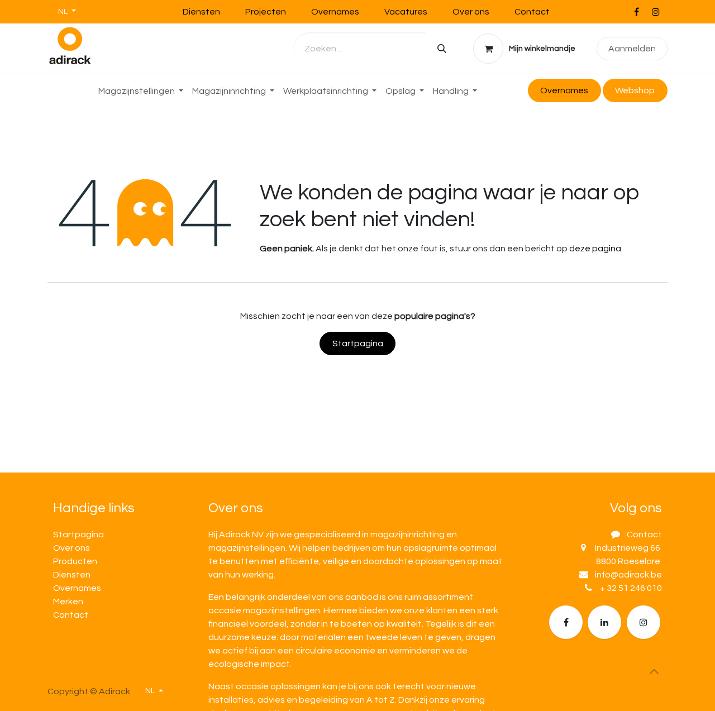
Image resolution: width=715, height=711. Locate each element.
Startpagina (357, 343)
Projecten (265, 11)
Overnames (335, 11)
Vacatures (405, 11)
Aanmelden (632, 48)
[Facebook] (636, 12)
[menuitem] (141, 91)
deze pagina (595, 248)
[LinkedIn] (604, 622)
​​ (635, 90)
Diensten (201, 11)
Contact (532, 11)
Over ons (470, 11)
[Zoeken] (442, 48)
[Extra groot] (643, 622)
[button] (654, 671)
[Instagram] (656, 12)
